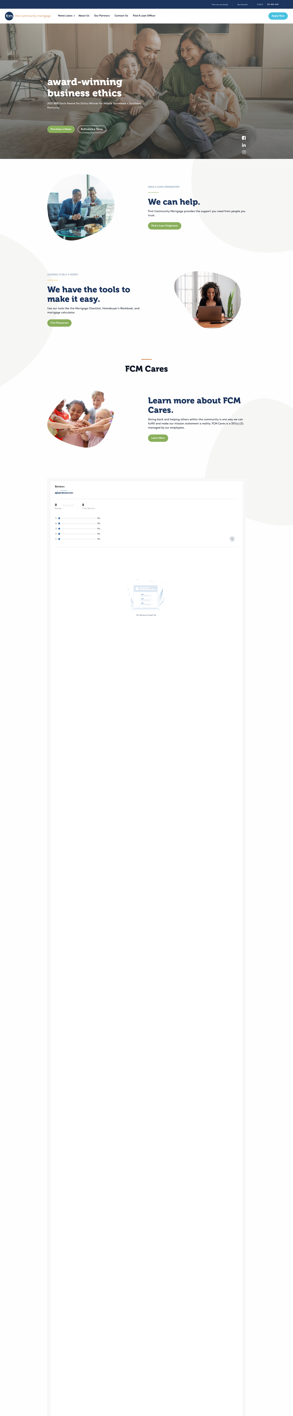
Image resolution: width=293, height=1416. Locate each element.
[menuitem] (66, 16)
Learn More (158, 438)
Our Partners (102, 16)
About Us (83, 16)
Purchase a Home (61, 129)
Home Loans (65, 16)
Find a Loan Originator (164, 226)
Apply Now (278, 16)
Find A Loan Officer (144, 16)
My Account (242, 5)
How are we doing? (220, 5)
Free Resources (59, 323)
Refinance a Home (92, 129)
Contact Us (121, 16)
